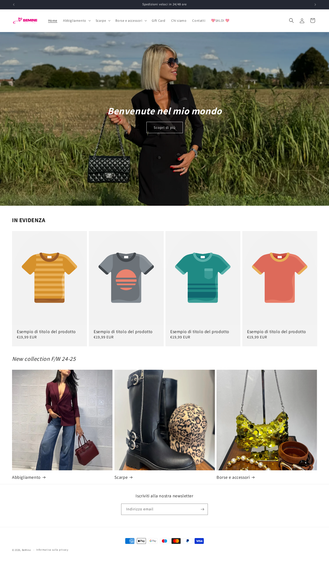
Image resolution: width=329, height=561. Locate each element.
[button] (76, 20)
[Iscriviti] (202, 509)
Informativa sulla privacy (52, 549)
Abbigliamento (26, 477)
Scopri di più (165, 127)
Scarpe (121, 477)
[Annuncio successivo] (315, 4)
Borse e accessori (233, 477)
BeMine (26, 550)
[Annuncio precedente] (13, 4)
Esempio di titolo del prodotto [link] (46, 331)
